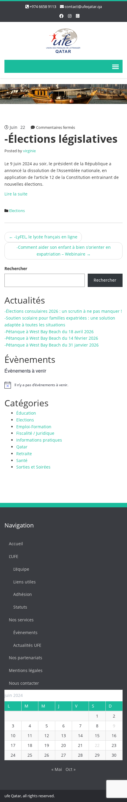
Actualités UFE (27, 645)
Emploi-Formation (33, 426)
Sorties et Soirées (33, 467)
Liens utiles (24, 582)
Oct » (71, 769)
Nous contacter (24, 683)
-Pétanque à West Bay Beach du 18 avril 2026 (49, 331)
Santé (21, 460)
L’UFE (13, 556)
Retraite (24, 453)
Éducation (26, 413)
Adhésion (22, 594)
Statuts (20, 607)
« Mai (56, 769)
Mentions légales (26, 670)
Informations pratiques (39, 440)
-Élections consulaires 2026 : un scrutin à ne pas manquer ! (63, 311)
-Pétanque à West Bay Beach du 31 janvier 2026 (51, 345)
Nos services (21, 620)
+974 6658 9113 (43, 6)
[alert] (63, 385)
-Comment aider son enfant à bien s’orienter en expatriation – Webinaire (64, 250)
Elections (17, 210)
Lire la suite (15, 194)
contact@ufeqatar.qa (83, 6)
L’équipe (21, 569)
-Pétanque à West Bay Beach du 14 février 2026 (51, 338)
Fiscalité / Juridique (35, 433)
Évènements (25, 632)
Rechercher (15, 268)
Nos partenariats (25, 657)
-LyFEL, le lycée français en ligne (43, 237)
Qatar (21, 447)
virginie (29, 150)
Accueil (16, 543)
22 (97, 745)
